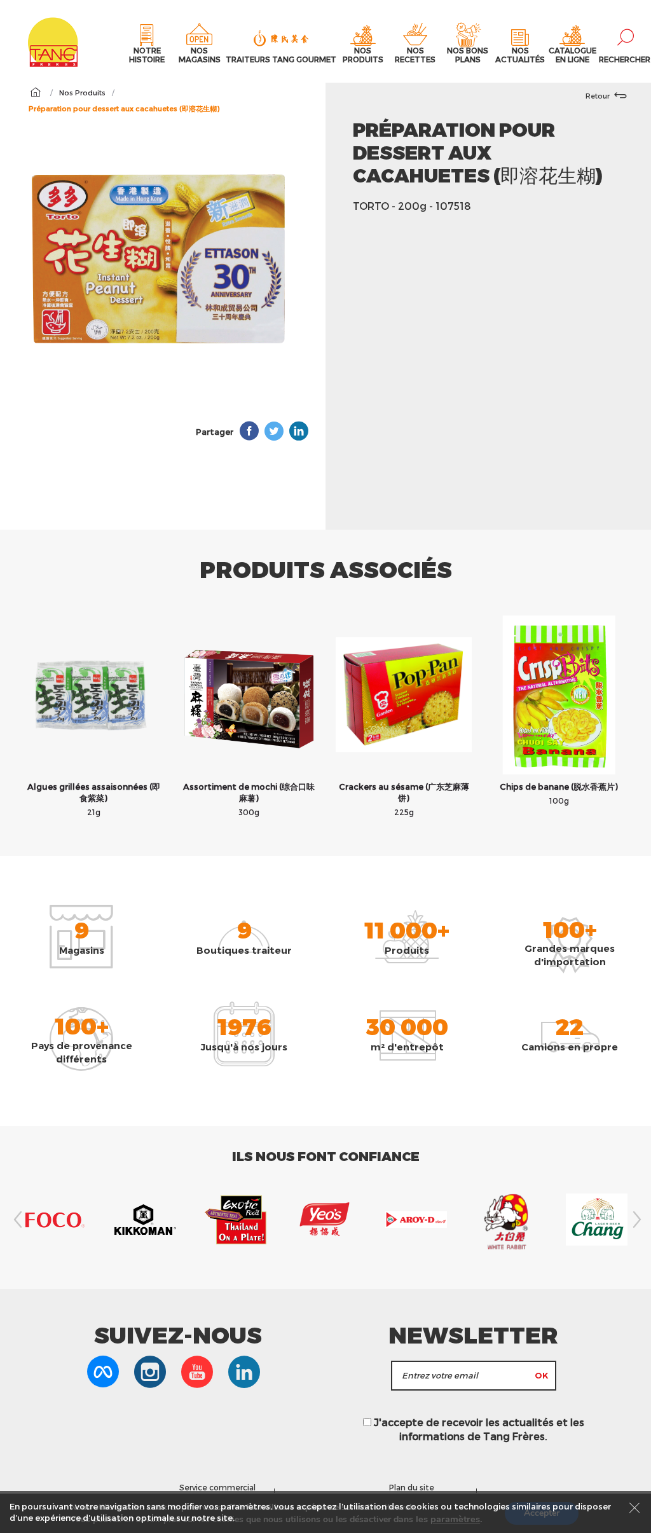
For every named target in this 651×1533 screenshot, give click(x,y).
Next (635, 1219)
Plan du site (411, 1487)
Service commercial (217, 1487)
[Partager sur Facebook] (249, 431)
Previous (16, 1219)
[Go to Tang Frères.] (35, 92)
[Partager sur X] (274, 431)
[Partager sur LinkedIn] (298, 431)
